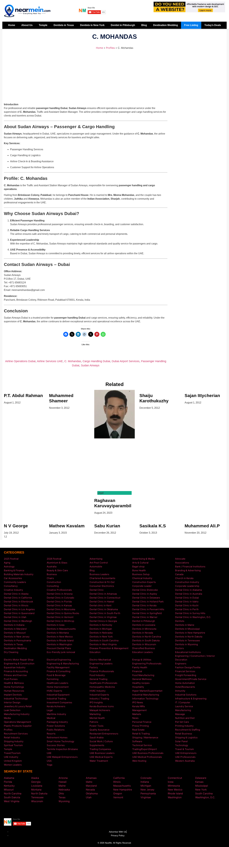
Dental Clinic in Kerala (144, 605)
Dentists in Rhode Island (60, 640)
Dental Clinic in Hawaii (102, 601)
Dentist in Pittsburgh (123, 25)
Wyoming (64, 801)
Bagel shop (138, 566)
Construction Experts (144, 582)
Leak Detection (12, 710)
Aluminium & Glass (57, 562)
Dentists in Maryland (15, 628)
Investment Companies (59, 702)
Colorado (146, 777)
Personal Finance (141, 721)
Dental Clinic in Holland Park (148, 601)
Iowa (170, 781)
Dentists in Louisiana (143, 624)
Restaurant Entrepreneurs (104, 733)
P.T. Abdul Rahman (23, 395)
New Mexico (175, 789)
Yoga (49, 764)
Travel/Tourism (12, 753)
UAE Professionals (185, 756)
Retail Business (183, 733)
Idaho (89, 781)
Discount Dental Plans (59, 648)
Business (52, 574)
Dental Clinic (97, 589)
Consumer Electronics (102, 585)
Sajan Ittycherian (202, 395)
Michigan (146, 785)
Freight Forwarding (185, 675)
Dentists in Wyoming (186, 644)
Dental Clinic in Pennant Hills (148, 609)
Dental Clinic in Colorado (60, 597)
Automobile (96, 566)
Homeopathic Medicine (102, 686)
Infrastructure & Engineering (190, 698)
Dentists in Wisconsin (144, 644)
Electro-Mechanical (100, 659)
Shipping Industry (13, 741)
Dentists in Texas (64, 25)
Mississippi (201, 785)
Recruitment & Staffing (187, 729)
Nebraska (64, 789)
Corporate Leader (142, 585)
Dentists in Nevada (142, 632)
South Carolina (204, 793)
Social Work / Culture (101, 741)
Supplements (97, 745)
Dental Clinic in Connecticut (105, 597)
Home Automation (185, 682)
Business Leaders (99, 574)
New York (201, 789)
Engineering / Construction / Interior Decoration (195, 657)
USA (49, 760)
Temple (43, 25)
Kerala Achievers (56, 706)
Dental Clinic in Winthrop (60, 621)
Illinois (117, 781)
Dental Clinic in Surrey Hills (190, 613)
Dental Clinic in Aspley (144, 593)
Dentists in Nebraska (101, 632)
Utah (88, 797)
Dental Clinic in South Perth (105, 613)
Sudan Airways (90, 365)
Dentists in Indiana (14, 624)
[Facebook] (110, 810)
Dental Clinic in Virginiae (103, 617)
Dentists (179, 621)
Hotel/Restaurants (185, 686)
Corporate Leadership (187, 585)
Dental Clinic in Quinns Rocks (63, 613)
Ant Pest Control (99, 562)
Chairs (50, 578)
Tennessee (37, 797)
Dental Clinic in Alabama (188, 589)
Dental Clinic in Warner (144, 617)
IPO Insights (96, 702)
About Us (27, 25)
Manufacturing (183, 710)
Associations (182, 562)
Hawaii (63, 781)
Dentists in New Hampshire (190, 632)
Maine (62, 785)
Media (7, 718)
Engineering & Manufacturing (63, 663)
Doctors (179, 648)
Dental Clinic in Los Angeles (19, 609)
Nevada (90, 789)
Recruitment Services (16, 733)
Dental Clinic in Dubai (187, 597)
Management (139, 710)
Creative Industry (13, 589)
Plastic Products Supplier (18, 725)
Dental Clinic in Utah (15, 617)
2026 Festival (54, 558)
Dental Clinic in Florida (59, 601)
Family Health (139, 667)
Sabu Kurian (107, 525)
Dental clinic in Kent (100, 605)
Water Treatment (99, 760)
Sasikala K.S (152, 525)
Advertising (96, 558)
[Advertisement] (85, 77)
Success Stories (56, 745)
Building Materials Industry (18, 574)
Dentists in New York (92, 25)
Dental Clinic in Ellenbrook (18, 601)
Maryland (91, 785)
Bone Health (139, 570)
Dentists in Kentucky (101, 624)
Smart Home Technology (60, 741)
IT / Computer (182, 702)
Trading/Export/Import (144, 749)
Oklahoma (92, 793)
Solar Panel (181, 741)
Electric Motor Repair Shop (18, 659)
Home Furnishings (14, 686)
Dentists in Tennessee (187, 640)
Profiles (110, 47)
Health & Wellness (14, 682)
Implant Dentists (13, 694)
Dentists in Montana (58, 632)
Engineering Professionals (146, 663)
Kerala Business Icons (102, 706)
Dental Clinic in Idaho (186, 601)
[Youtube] (119, 810)
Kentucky (9, 785)
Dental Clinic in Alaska (16, 593)
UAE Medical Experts (101, 756)
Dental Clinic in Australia (188, 593)
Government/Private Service (190, 679)
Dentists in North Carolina (146, 636)
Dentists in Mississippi (187, 628)
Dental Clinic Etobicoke (145, 589)
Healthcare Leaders (57, 682)
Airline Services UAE (50, 361)
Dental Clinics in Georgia (103, 621)
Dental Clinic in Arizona (59, 593)
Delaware (200, 777)
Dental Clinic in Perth (187, 609)
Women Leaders (13, 764)
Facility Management (58, 667)
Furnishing (52, 679)
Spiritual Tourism (13, 745)
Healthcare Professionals (103, 682)
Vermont (118, 797)
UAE (49, 753)
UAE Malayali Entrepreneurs (62, 756)
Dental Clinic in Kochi (186, 605)
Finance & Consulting (58, 671)
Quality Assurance (100, 729)
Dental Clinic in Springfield (147, 613)
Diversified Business (143, 648)
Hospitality (138, 686)
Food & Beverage (56, 675)
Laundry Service (184, 706)
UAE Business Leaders (102, 753)
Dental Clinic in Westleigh (18, 621)
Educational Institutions (188, 652)
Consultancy (11, 585)
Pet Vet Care (182, 721)
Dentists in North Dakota (188, 636)
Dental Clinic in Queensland (19, 613)
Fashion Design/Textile (187, 667)
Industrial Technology (16, 698)
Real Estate (138, 729)
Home (11, 25)
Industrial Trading (56, 698)
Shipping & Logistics (186, 737)
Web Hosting (139, 760)
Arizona (63, 777)
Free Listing (191, 25)
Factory (94, 667)
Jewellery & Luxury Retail (18, 706)
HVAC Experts (54, 690)
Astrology (9, 566)
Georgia (36, 781)
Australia (51, 566)
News (135, 718)
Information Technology (145, 698)
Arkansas (91, 777)
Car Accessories (13, 578)
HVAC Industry (97, 690)
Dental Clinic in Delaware (146, 597)
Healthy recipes (141, 682)
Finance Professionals (102, 671)
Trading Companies (100, 749)
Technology (181, 745)
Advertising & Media (143, 558)
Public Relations (55, 729)
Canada (179, 574)
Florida (8, 781)
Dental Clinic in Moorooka (61, 609)
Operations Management (17, 721)
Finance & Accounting (16, 671)
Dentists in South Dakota (146, 640)
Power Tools (96, 725)
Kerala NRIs (138, 706)
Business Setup (141, 574)
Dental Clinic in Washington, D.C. (193, 617)
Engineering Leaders (101, 663)
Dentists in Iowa (55, 624)
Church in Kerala (184, 578)
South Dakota (12, 797)
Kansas (199, 781)
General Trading (98, 679)
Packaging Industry (57, 721)
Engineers (180, 663)
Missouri (9, 789)
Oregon (117, 793)
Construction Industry (187, 582)
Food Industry (97, 675)
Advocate (180, 558)
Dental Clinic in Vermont (60, 617)
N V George (16, 525)
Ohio (61, 793)
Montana (36, 789)
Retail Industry (12, 737)
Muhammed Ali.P (202, 525)
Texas (62, 797)
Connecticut (175, 777)
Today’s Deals (212, 25)
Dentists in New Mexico (60, 636)
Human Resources (14, 690)
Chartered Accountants (102, 578)
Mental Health (97, 718)
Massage (180, 714)
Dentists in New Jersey (16, 636)
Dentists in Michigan (101, 628)
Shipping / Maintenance (145, 737)
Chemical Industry (142, 578)
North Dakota (39, 793)
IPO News (137, 702)
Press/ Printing (140, 725)
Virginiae (146, 797)
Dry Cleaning (11, 652)
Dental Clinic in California (18, 597)
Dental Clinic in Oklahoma (104, 609)
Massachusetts (122, 785)
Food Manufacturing (143, 675)
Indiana (145, 781)
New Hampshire (122, 789)
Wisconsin (37, 801)
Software (137, 741)
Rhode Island (175, 793)
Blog (144, 25)
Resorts (51, 733)
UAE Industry (11, 756)
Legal (50, 710)
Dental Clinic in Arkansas (103, 593)
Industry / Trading (99, 698)
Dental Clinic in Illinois (16, 605)
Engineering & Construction (19, 663)
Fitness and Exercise (15, 675)
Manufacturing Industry (16, 714)
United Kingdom (13, 760)
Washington (174, 797)
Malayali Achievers (100, 710)
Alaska (35, 777)
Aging (7, 562)
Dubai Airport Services (125, 361)
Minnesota (174, 785)
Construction (54, 582)
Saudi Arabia (96, 737)
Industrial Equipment (58, 694)
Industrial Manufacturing (145, 694)
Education (95, 652)
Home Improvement (58, 686)
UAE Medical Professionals (147, 756)
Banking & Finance (14, 570)
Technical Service (142, 745)
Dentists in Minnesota (144, 628)
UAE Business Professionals (147, 753)
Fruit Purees (11, 679)
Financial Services (185, 671)
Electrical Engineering (59, 659)
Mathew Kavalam (67, 525)
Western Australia (185, 760)
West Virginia (11, 801)
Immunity (180, 690)
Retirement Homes (57, 737)
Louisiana (36, 785)
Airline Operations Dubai (20, 361)
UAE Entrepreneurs (185, 753)
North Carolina (12, 793)
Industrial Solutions (185, 694)
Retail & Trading (141, 733)
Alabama (9, 777)
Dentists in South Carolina (104, 640)
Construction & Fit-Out (102, 582)
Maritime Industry (56, 714)
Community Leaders (15, 582)
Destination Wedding (165, 25)
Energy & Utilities (141, 659)
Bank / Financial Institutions (190, 566)
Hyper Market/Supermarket (147, 690)
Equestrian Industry (14, 667)
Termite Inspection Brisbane (62, 749)
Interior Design (12, 702)
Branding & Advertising (188, 570)
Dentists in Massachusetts (61, 628)
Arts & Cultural (140, 562)
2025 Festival (11, 558)
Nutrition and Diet (185, 718)
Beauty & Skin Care (57, 570)
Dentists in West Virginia (103, 644)
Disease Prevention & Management (109, 648)
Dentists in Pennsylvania (17, 640)
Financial (137, 671)
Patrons (94, 721)
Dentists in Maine (184, 624)
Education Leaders (142, 652)
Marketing (95, 714)
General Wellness (142, 679)
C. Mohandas (72, 361)
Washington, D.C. (205, 797)
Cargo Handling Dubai (96, 361)
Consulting (53, 585)
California (119, 777)
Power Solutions (56, 725)
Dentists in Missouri (15, 632)
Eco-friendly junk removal (61, 652)
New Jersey (147, 789)
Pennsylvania (148, 793)
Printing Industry (184, 725)
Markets (136, 714)
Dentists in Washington (59, 644)
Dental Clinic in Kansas (59, 605)
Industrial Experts (99, 694)
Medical (51, 718)
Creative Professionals (59, 589)
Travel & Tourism (184, 749)
